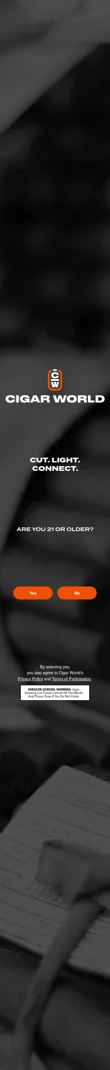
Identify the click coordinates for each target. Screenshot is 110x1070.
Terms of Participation (71, 679)
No (77, 593)
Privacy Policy (30, 679)
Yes (33, 593)
